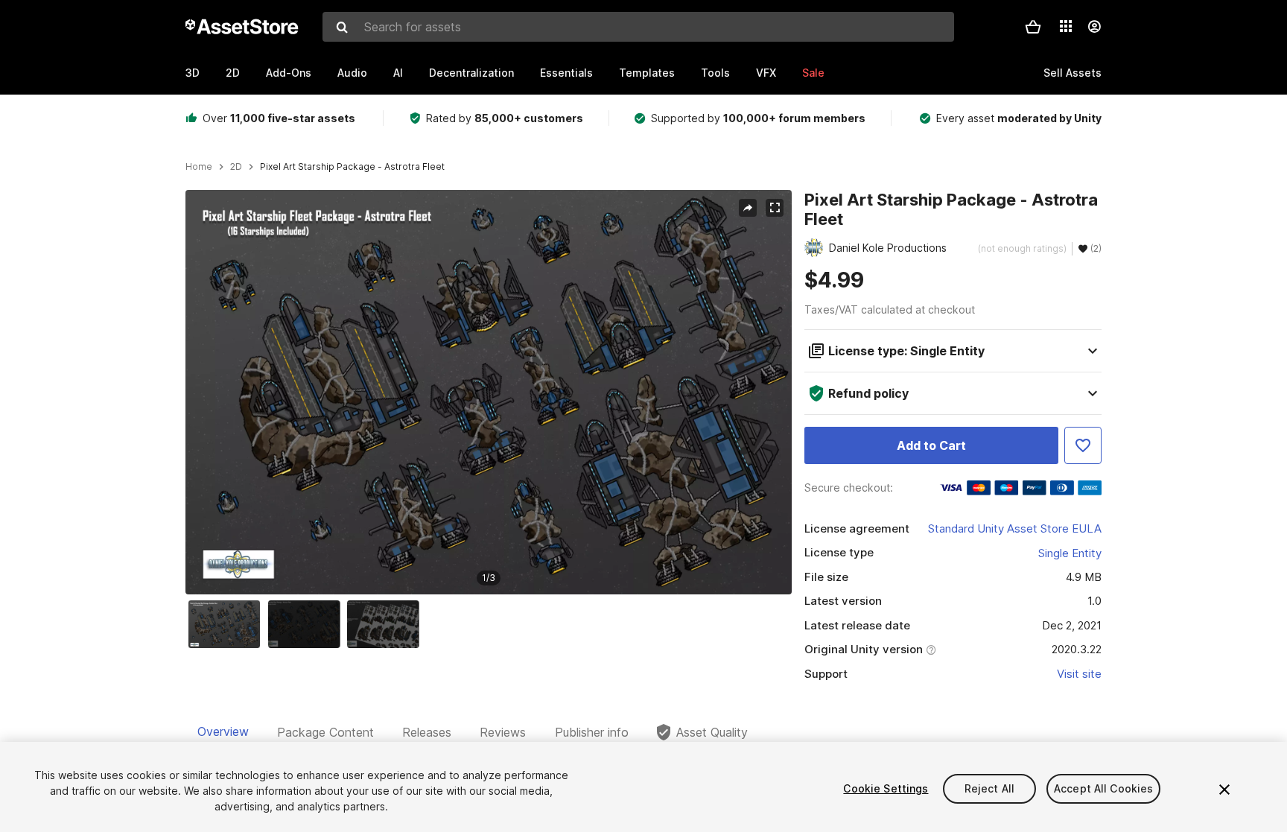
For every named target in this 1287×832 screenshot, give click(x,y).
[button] (1033, 27)
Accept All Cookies (1104, 788)
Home (198, 167)
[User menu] (1094, 26)
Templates (647, 72)
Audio (352, 72)
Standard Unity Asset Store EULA (1015, 528)
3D (192, 72)
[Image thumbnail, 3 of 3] (386, 624)
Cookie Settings (885, 788)
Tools (715, 72)
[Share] (748, 208)
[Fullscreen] (775, 208)
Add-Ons (288, 72)
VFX (766, 72)
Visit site (1079, 674)
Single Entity (1070, 553)
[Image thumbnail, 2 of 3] (307, 624)
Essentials (566, 72)
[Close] (1224, 789)
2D (233, 72)
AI (398, 72)
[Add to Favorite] (1083, 445)
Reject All (989, 788)
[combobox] (638, 27)
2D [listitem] (236, 167)
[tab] (223, 732)
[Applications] (1066, 26)
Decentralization (471, 72)
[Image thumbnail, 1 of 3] (228, 624)
